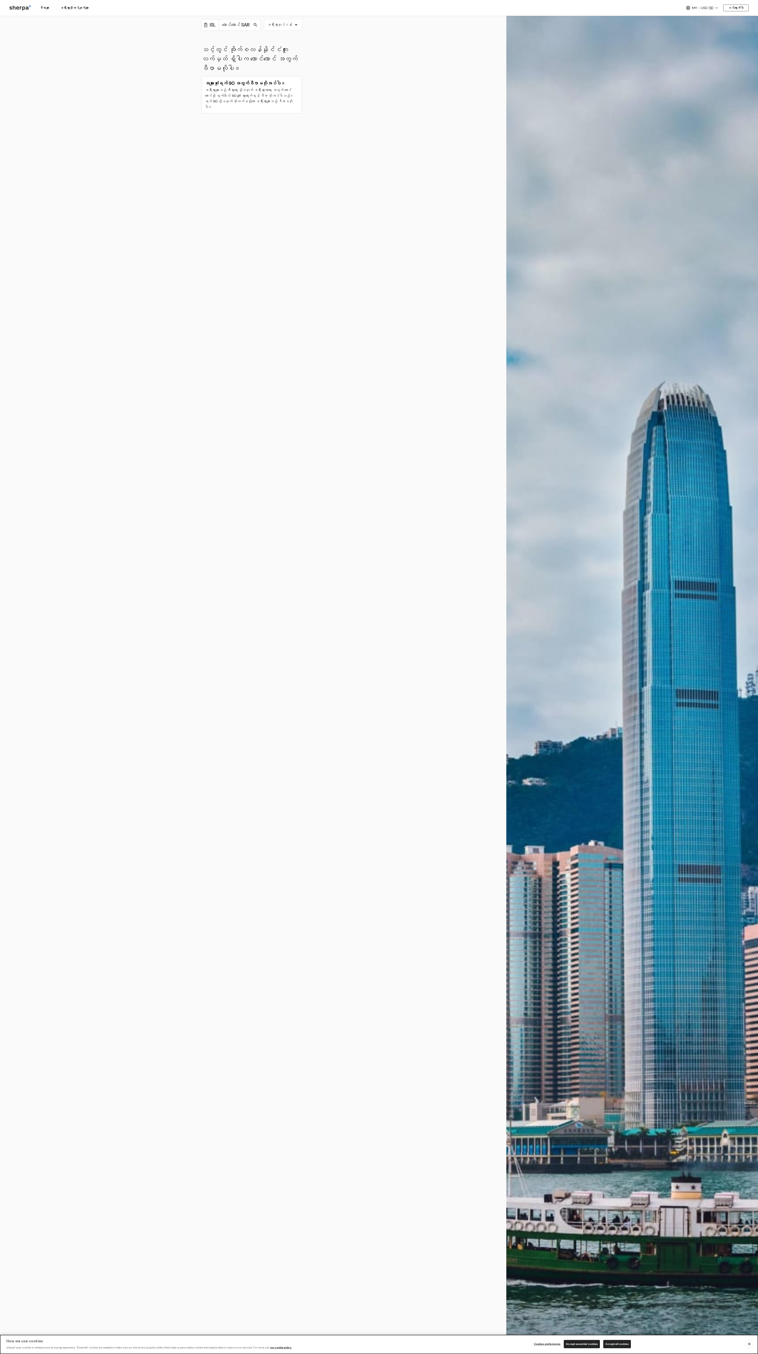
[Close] (749, 1344)
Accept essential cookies (582, 1344)
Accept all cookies (617, 1344)
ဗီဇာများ (44, 8)
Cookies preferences (547, 1344)
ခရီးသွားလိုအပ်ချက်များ (74, 8)
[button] (283, 25)
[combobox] (283, 25)
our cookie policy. (281, 1347)
